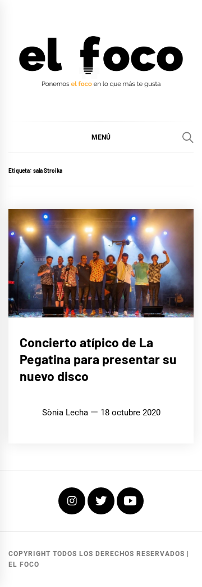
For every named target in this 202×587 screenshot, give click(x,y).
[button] (101, 137)
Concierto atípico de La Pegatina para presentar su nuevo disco (98, 359)
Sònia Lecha (65, 412)
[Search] (188, 137)
